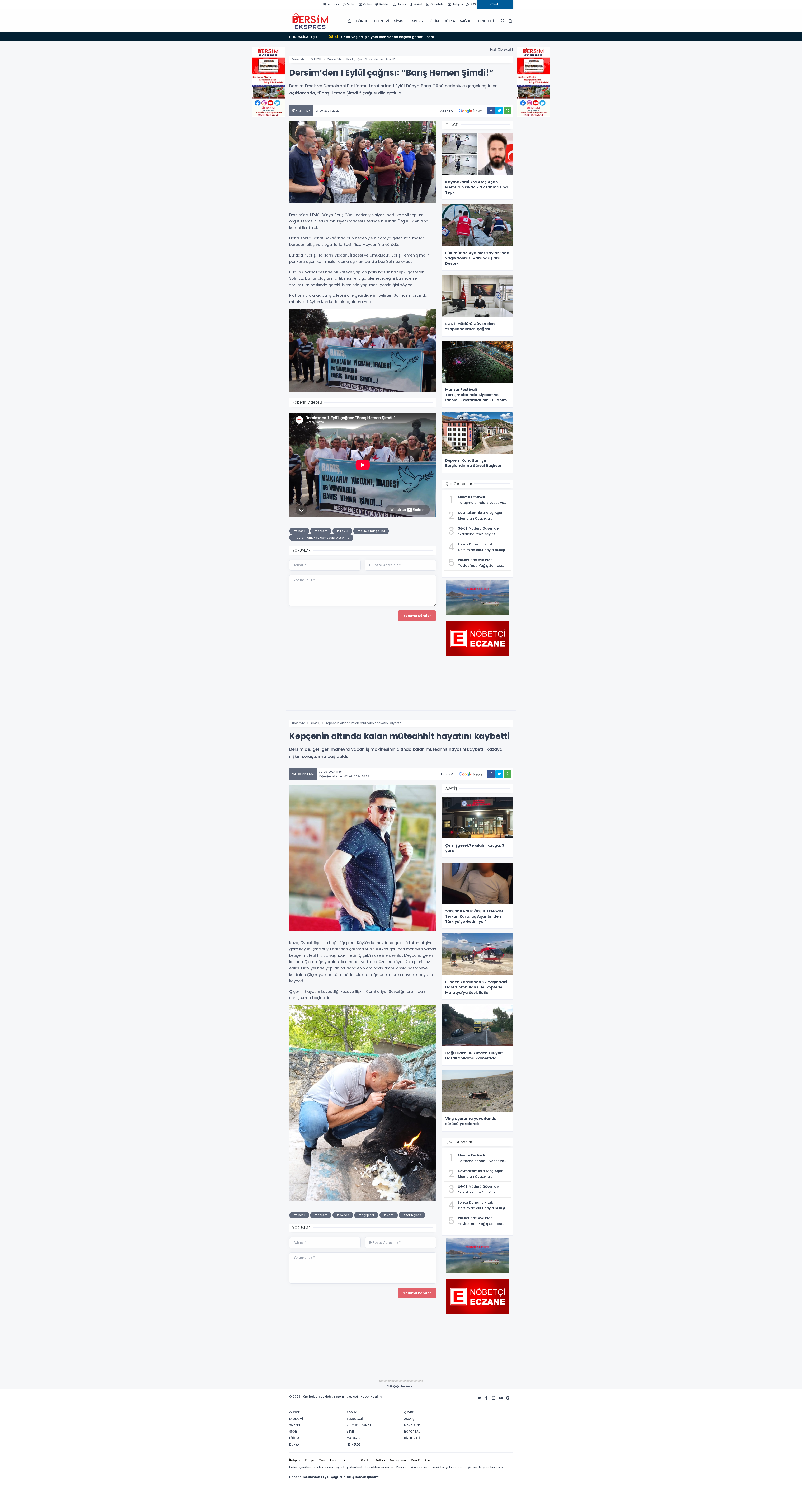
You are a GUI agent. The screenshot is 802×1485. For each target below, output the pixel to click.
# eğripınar (366, 1215)
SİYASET (400, 21)
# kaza (389, 1215)
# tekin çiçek (412, 1215)
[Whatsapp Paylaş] (507, 110)
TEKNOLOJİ (485, 21)
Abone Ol (447, 111)
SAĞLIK (465, 21)
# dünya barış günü (371, 531)
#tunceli (299, 531)
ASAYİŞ (315, 723)
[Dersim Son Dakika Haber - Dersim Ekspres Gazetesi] (310, 21)
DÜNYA (449, 21)
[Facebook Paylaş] (491, 110)
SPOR (416, 21)
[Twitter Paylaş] (499, 110)
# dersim (320, 531)
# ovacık (343, 1215)
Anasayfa (298, 59)
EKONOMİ (381, 21)
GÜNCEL (362, 21)
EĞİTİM (433, 21)
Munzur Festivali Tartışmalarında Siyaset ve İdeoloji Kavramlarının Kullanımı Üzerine (404, 36)
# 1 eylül (342, 531)
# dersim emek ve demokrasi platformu (321, 538)
